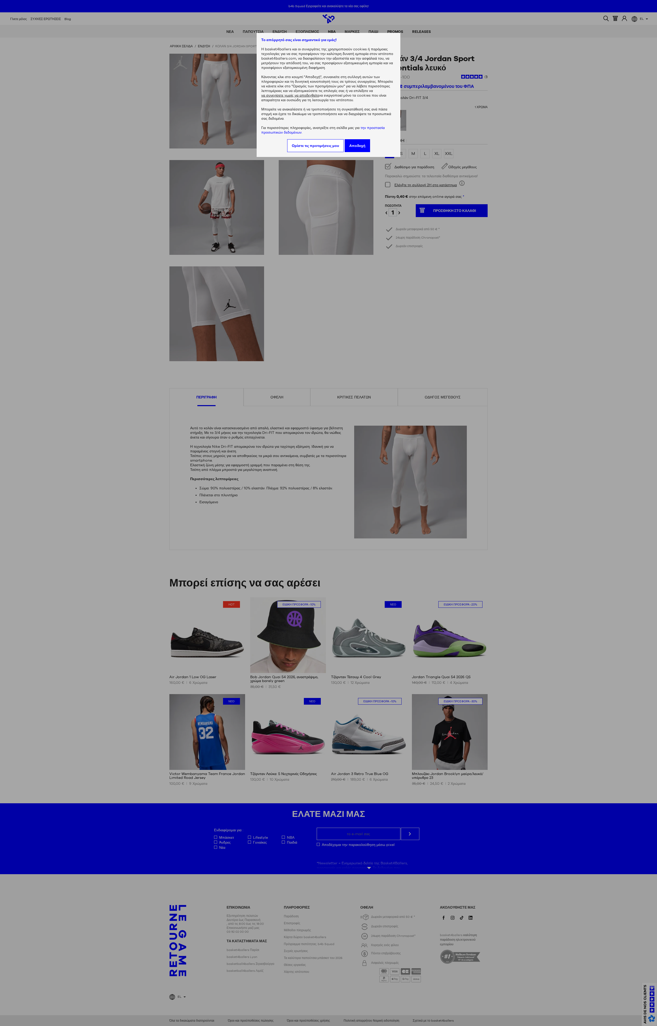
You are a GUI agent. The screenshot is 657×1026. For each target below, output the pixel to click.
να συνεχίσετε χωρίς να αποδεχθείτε (290, 95)
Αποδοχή (357, 146)
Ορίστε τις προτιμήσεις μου (315, 146)
